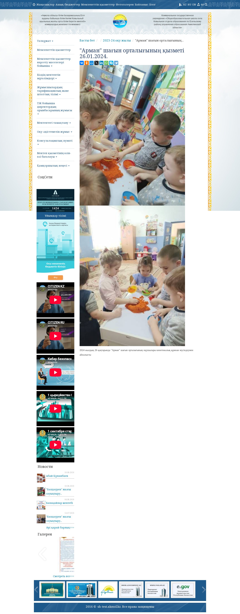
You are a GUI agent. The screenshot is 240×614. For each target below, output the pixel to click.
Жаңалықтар (45, 4)
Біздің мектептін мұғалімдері (48, 76)
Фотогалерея (125, 4)
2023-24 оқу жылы (117, 40)
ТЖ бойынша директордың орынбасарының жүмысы (54, 106)
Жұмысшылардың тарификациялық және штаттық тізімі (53, 90)
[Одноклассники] (87, 63)
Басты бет (87, 40)
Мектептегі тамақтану (53, 122)
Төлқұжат (44, 41)
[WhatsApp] (106, 63)
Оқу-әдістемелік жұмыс (53, 131)
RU (189, 4)
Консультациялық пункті (54, 140)
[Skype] (111, 63)
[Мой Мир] (91, 63)
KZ (185, 4)
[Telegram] (116, 63)
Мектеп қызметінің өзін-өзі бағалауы (54, 154)
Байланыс (141, 4)
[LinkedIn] (101, 63)
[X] (96, 63)
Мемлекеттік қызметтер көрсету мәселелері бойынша (54, 62)
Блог (152, 4)
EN (194, 4)
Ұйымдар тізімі (55, 215)
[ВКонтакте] (82, 63)
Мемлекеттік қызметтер (98, 4)
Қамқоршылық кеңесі (52, 165)
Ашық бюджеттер (68, 4)
